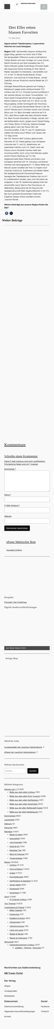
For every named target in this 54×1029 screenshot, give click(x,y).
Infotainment (15, 922)
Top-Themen (10, 903)
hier (6, 207)
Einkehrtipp (15, 914)
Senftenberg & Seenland (20, 881)
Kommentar (10, 469)
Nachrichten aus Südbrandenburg (22, 967)
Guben (12, 873)
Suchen (32, 771)
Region (7, 862)
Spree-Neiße (15, 885)
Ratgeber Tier (15, 850)
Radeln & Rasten (17, 934)
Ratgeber (8, 831)
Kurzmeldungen (16, 877)
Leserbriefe (9, 820)
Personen (8, 828)
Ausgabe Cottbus (14, 550)
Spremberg (14, 893)
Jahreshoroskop (17, 926)
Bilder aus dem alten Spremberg (24, 804)
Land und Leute (16, 930)
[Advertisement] (27, 333)
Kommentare (15, 444)
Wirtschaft (9, 942)
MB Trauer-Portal (13, 973)
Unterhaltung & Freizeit (14, 907)
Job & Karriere (16, 842)
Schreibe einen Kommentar (21, 456)
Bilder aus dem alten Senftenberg (24, 800)
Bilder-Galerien (16, 910)
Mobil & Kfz (15, 846)
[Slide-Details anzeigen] (27, 629)
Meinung (8, 824)
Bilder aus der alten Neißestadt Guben (26, 808)
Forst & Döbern (16, 869)
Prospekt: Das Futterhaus (15, 602)
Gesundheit (15, 838)
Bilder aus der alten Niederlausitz (24, 812)
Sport (23, 38)
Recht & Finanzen (17, 854)
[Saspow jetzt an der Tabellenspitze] (27, 333)
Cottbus (13, 865)
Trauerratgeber (16, 858)
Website (7, 516)
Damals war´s (10, 789)
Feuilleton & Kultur (17, 918)
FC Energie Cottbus (18, 899)
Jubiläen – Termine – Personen (28, 948)
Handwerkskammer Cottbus (22, 945)
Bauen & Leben (16, 834)
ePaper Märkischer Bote (21, 542)
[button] (6, 213)
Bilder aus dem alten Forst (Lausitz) (25, 796)
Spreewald (14, 889)
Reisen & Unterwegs (18, 938)
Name (7, 495)
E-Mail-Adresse (12, 505)
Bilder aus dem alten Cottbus (22, 792)
